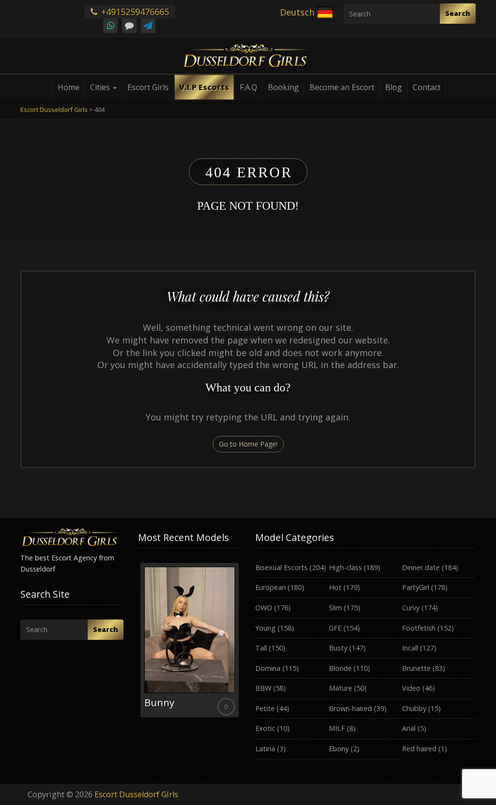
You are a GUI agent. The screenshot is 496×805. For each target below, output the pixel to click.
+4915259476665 (134, 11)
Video (411, 688)
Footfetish (418, 628)
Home (68, 87)
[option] (189, 640)
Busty (338, 647)
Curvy (410, 607)
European (270, 587)
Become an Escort (342, 87)
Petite (265, 708)
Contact (427, 87)
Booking (283, 87)
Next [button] (241, 644)
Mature (340, 688)
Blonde (340, 668)
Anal (409, 728)
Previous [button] (138, 644)
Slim (335, 607)
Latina (265, 748)
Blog (393, 87)
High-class (345, 567)
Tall (261, 647)
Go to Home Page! (248, 444)
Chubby (414, 708)
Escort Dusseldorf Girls (136, 794)
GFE (335, 628)
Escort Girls (148, 87)
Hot (335, 587)
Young (265, 628)
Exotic (265, 728)
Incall (410, 647)
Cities (101, 87)
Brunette (416, 668)
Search (457, 13)
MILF (337, 728)
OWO (263, 607)
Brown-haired (350, 708)
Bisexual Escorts (281, 567)
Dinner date (421, 567)
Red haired (419, 748)
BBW (263, 688)
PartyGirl (415, 587)
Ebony (339, 748)
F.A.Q (248, 87)
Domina (267, 668)
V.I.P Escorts (204, 87)
